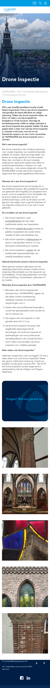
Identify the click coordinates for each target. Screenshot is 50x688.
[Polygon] (9, 10)
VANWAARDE (8, 91)
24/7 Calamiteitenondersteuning (32, 91)
